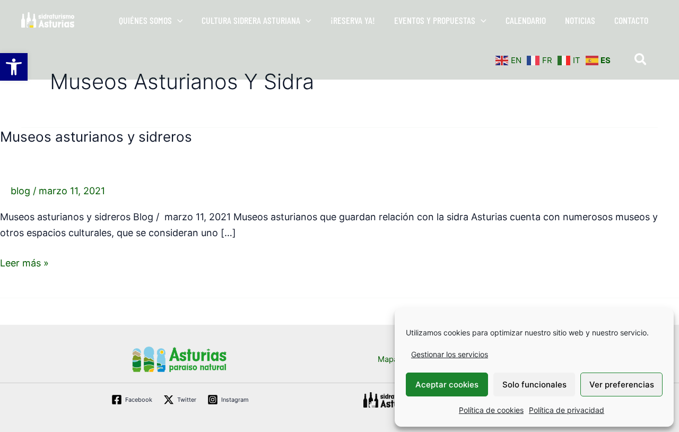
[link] (14, 67)
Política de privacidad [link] (566, 409)
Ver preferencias (621, 384)
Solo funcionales (534, 384)
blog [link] (20, 190)
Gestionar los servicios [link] (449, 354)
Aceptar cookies (446, 384)
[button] (177, 20)
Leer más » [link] (24, 262)
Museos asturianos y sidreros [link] (96, 136)
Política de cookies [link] (491, 409)
